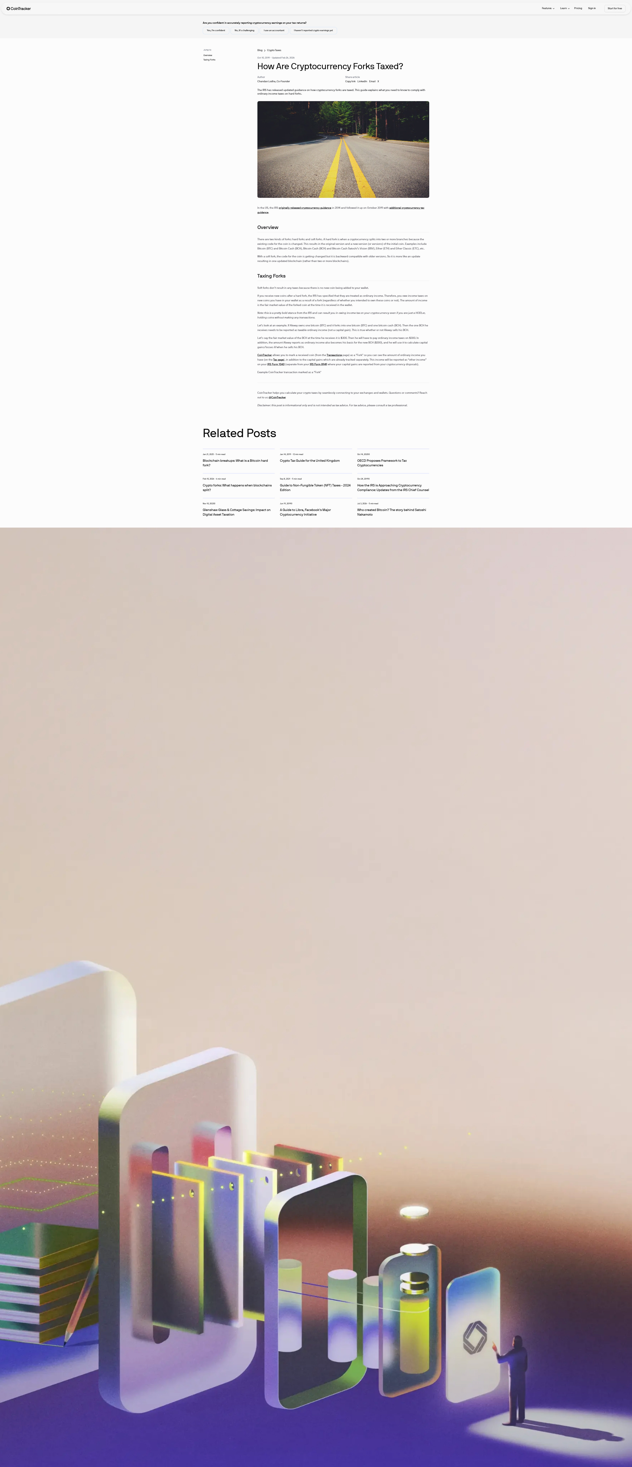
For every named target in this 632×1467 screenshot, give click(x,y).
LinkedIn (362, 81)
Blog (260, 50)
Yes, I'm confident (216, 30)
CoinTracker (264, 355)
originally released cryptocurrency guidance (305, 208)
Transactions (334, 355)
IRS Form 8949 (318, 364)
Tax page (278, 360)
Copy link (350, 81)
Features (547, 8)
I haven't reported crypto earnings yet (313, 30)
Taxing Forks (209, 60)
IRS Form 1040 (276, 364)
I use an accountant (274, 30)
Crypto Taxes (274, 50)
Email (372, 81)
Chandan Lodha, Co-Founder (273, 81)
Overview (207, 55)
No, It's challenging (244, 30)
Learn (563, 8)
